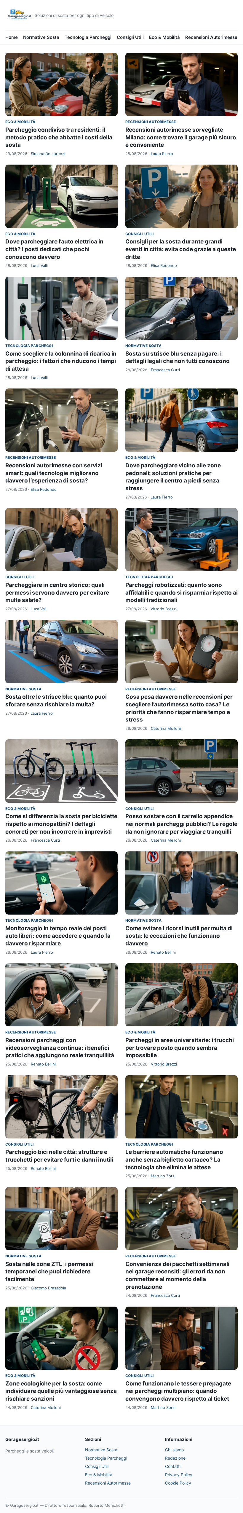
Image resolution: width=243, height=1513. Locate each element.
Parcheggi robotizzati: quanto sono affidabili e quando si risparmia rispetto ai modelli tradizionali (181, 592)
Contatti (172, 1466)
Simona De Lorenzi (48, 153)
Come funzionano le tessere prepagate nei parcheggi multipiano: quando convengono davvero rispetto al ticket (178, 1391)
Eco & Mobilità (164, 37)
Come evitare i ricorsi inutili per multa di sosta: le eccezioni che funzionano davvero (179, 936)
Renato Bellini (163, 952)
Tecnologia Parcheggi (88, 37)
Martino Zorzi (163, 1175)
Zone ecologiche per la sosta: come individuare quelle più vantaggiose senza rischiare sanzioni (61, 1391)
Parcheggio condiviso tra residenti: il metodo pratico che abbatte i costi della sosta (58, 137)
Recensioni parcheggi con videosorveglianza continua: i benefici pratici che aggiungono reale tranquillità (59, 1048)
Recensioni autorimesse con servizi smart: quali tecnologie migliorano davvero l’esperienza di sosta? (53, 473)
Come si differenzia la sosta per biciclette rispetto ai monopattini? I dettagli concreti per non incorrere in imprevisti (61, 824)
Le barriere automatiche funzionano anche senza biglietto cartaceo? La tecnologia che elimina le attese (174, 1159)
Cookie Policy (178, 1482)
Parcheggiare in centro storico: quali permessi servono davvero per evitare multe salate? (57, 592)
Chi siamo (174, 1449)
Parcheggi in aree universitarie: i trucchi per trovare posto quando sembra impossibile (179, 1048)
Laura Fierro (162, 153)
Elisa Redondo (164, 265)
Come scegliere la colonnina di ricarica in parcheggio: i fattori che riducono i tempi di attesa (60, 361)
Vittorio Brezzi (164, 608)
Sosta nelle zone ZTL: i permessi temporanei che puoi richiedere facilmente (49, 1272)
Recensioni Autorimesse (211, 37)
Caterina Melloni (166, 728)
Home (11, 37)
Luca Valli (39, 265)
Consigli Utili (130, 37)
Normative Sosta (41, 37)
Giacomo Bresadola (48, 1288)
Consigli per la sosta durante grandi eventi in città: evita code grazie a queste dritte (180, 249)
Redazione (175, 1458)
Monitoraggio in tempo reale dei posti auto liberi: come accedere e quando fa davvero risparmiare (58, 936)
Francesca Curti (165, 369)
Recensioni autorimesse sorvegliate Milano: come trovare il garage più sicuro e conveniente (180, 137)
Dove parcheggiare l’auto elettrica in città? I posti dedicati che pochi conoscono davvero (54, 249)
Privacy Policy (178, 1474)
